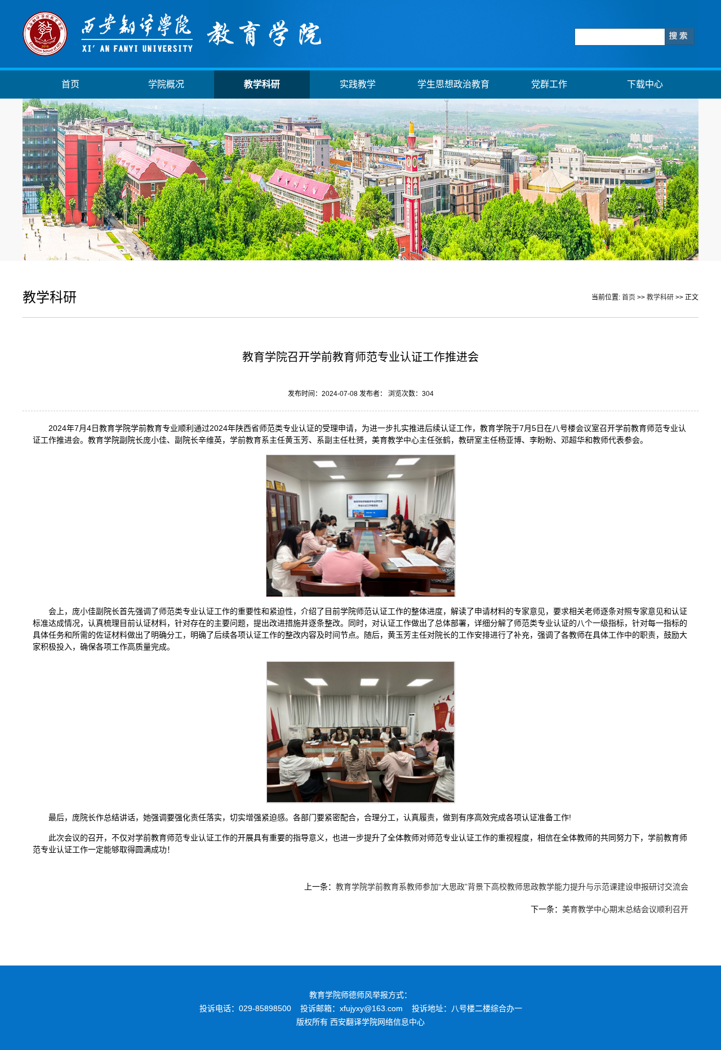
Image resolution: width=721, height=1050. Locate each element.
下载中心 (645, 84)
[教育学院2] (173, 54)
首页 (70, 84)
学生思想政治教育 (453, 84)
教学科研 (262, 84)
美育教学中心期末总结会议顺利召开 (625, 909)
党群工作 (549, 84)
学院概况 (166, 84)
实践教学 (358, 84)
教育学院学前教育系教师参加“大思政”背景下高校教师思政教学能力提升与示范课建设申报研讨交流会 (512, 886)
